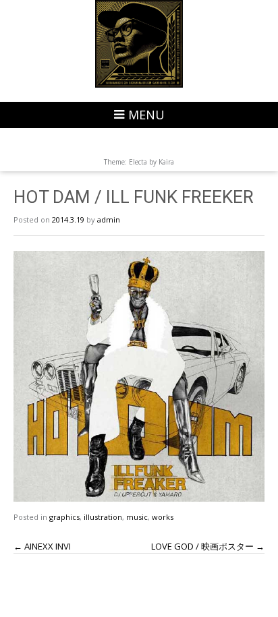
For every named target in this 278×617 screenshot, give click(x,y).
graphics (64, 517)
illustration (103, 517)
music (137, 517)
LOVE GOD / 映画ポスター (208, 546)
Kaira (166, 162)
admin (108, 219)
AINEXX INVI (42, 546)
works (162, 517)
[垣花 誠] (139, 44)
